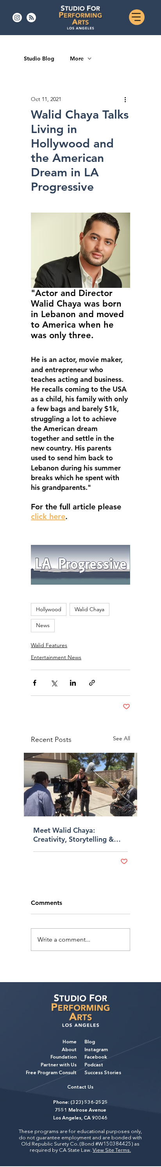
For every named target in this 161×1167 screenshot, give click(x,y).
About (69, 1050)
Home (70, 1042)
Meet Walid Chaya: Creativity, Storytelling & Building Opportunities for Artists (76, 835)
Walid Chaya (89, 609)
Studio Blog (39, 58)
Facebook (95, 1057)
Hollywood (48, 609)
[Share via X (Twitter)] (53, 682)
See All (121, 738)
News (43, 625)
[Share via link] (92, 682)
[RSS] (31, 17)
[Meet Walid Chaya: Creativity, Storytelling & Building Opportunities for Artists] (80, 784)
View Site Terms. (112, 1150)
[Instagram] (17, 17)
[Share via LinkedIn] (73, 682)
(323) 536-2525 (89, 1102)
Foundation (63, 1057)
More (77, 58)
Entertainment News (56, 657)
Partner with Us (59, 1065)
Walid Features (49, 645)
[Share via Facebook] (34, 682)
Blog (89, 1042)
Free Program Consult (51, 1073)
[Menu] (137, 17)
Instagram (96, 1050)
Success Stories (102, 1073)
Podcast (93, 1065)
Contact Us (80, 1087)
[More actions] (125, 99)
